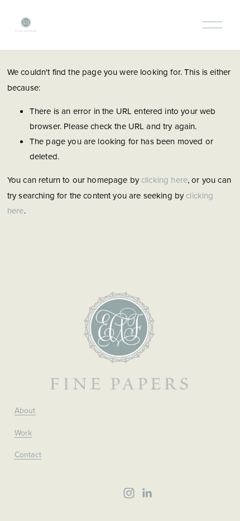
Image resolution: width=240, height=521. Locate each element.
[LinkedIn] (146, 493)
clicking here (164, 180)
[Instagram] (129, 493)
